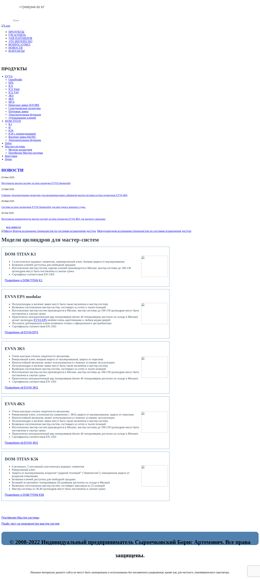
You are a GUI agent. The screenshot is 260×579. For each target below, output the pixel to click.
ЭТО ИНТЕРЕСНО (20, 41)
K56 (10, 130)
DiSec (8, 143)
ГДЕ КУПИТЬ (17, 34)
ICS (10, 85)
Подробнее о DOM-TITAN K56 (24, 494)
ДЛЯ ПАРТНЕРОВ (20, 38)
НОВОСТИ (15, 47)
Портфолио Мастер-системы (25, 152)
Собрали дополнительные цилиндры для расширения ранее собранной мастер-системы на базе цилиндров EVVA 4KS (64, 195)
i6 (9, 127)
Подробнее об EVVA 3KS (21, 387)
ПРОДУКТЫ (16, 31)
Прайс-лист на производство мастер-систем (30, 523)
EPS (10, 82)
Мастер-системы (15, 146)
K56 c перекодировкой (22, 133)
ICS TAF (13, 92)
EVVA (9, 76)
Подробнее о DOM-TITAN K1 (23, 280)
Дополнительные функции (24, 114)
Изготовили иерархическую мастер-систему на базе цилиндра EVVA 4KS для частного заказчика (53, 219)
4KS (11, 98)
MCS (11, 101)
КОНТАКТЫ (16, 50)
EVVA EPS (40, 320)
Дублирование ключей (22, 117)
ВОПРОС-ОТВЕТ (19, 44)
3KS (11, 95)
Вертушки (11, 155)
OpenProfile (15, 79)
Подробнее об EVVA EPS (21, 332)
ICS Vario (14, 89)
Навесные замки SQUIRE (23, 105)
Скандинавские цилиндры (24, 108)
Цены (8, 159)
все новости (13, 227)
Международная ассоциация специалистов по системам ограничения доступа (144, 231)
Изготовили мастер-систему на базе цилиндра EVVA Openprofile (36, 183)
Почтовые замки (18, 111)
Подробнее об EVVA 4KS (21, 442)
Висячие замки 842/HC (22, 136)
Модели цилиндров (20, 149)
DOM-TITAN (13, 120)
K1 (10, 124)
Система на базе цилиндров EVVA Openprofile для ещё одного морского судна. (43, 207)
